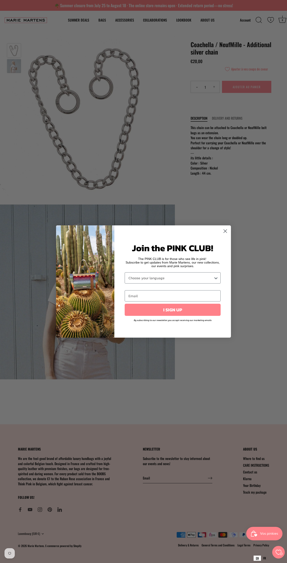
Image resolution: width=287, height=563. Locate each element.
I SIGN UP (172, 309)
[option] (264, 558)
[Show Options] (216, 278)
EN (257, 558)
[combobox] (257, 558)
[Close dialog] (225, 231)
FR (264, 558)
